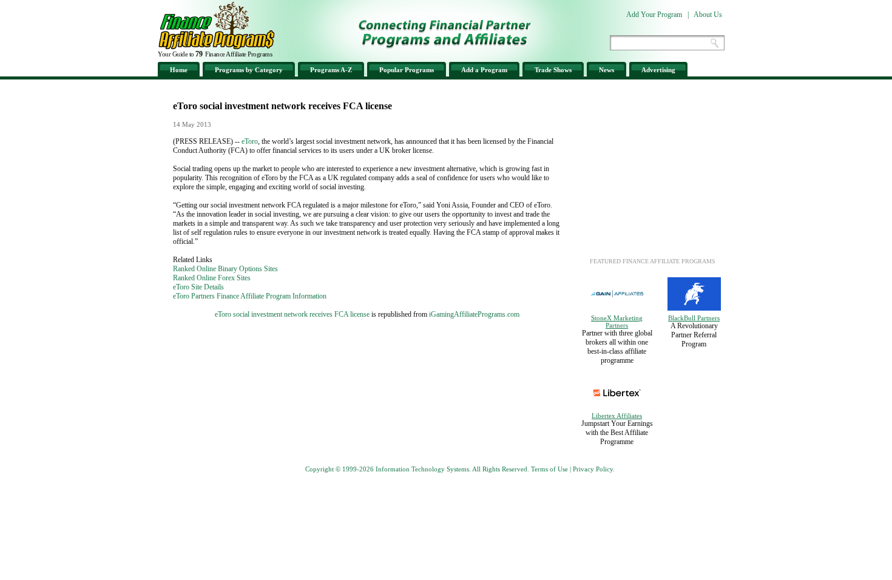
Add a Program (484, 69)
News (606, 69)
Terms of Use (549, 469)
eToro (250, 141)
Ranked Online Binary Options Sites (225, 269)
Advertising (658, 69)
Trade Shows (553, 69)
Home (179, 69)
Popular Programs (406, 69)
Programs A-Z (331, 69)
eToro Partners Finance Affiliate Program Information (249, 296)
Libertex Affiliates (617, 415)
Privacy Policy (593, 469)
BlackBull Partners (694, 318)
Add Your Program (654, 14)
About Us (708, 14)
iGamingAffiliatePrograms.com (474, 314)
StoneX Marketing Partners (617, 321)
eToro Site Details (198, 287)
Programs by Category (249, 69)
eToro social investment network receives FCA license (292, 314)
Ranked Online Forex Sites (212, 278)
